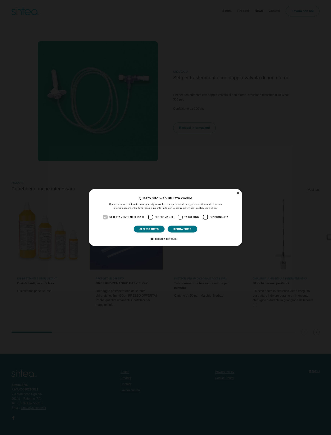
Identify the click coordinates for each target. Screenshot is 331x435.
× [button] (237, 193)
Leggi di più (211, 207)
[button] (165, 238)
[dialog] (165, 217)
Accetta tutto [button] (149, 228)
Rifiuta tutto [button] (182, 228)
